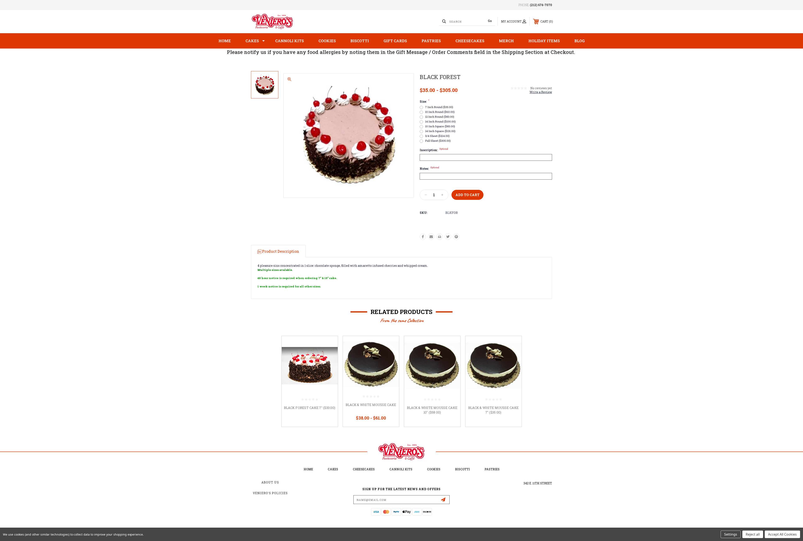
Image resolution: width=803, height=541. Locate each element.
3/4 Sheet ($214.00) (437, 136)
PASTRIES (492, 469)
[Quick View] (329, 344)
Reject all (753, 534)
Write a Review (540, 92)
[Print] (439, 236)
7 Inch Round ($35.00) (439, 107)
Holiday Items (544, 40)
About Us (270, 482)
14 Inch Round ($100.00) (440, 121)
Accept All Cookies (782, 534)
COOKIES (433, 469)
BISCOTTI (462, 469)
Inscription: (434, 150)
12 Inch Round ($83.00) (439, 116)
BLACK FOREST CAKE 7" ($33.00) (309, 408)
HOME (308, 469)
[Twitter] (448, 236)
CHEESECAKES (364, 469)
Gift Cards (395, 40)
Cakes (252, 40)
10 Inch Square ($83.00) (440, 126)
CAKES (333, 469)
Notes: (429, 169)
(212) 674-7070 (541, 5)
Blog (579, 40)
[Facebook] (423, 236)
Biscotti (359, 40)
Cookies (327, 40)
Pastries (431, 40)
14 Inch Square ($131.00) (440, 131)
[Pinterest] (456, 236)
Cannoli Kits (289, 40)
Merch (506, 40)
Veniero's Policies (270, 493)
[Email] (431, 236)
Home (225, 40)
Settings (730, 534)
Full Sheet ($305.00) (438, 140)
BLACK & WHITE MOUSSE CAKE (371, 405)
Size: (424, 101)
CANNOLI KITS (400, 469)
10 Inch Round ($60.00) (440, 112)
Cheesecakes (469, 40)
